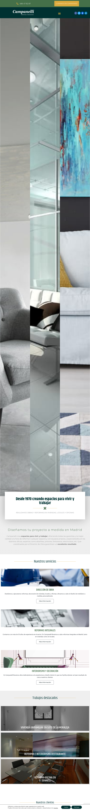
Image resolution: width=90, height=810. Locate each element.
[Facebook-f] (75, 13)
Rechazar (76, 807)
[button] (59, 14)
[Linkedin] (85, 13)
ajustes (56, 808)
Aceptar (66, 807)
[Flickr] (82, 13)
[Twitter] (79, 13)
